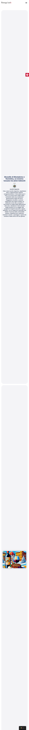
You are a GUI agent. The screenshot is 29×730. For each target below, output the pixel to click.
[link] (27, 74)
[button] (26, 2)
